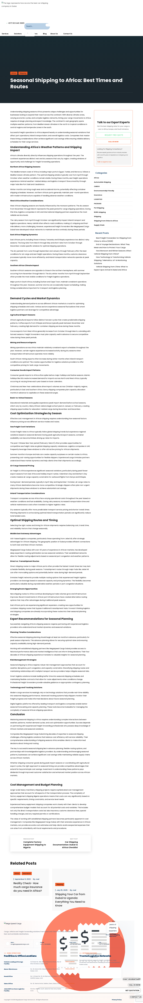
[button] (136, 997)
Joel (37, 879)
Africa (14, 73)
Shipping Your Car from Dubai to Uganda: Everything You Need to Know (70, 900)
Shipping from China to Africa (106, 221)
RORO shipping (100, 212)
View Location (70, 961)
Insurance (26, 873)
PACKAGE (97, 204)
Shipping (23, 73)
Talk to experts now (104, 162)
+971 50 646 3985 (16, 23)
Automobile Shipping (102, 182)
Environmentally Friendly (104, 191)
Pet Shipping (99, 208)
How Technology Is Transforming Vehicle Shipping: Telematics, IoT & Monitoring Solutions (112, 260)
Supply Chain (99, 225)
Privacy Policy (117, 1000)
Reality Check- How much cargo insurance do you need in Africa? (27, 887)
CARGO (97, 186)
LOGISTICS (98, 199)
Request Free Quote (114, 135)
